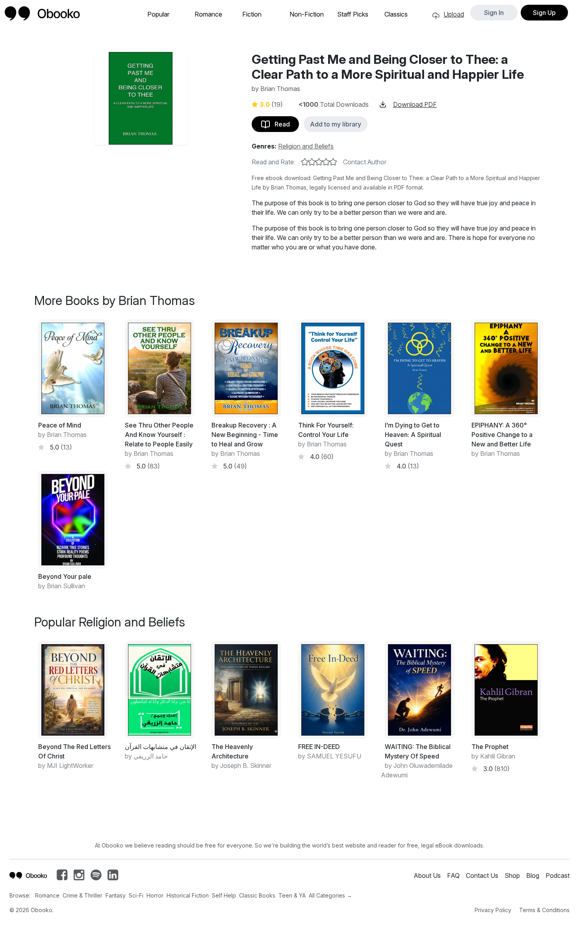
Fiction (252, 14)
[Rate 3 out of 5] (319, 161)
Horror (155, 895)
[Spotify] (96, 877)
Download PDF (415, 104)
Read (280, 124)
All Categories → (330, 895)
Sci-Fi (136, 895)
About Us (427, 875)
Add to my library (335, 124)
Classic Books (257, 895)
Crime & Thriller (82, 895)
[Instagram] (79, 877)
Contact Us (482, 875)
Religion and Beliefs (306, 146)
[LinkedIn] (113, 877)
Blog (532, 875)
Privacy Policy (493, 910)
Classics (396, 14)
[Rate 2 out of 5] (311, 161)
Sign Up (544, 13)
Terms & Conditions (544, 910)
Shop (512, 875)
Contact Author (364, 162)
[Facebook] (62, 877)
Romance (208, 14)
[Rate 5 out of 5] (333, 161)
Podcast (558, 875)
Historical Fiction (188, 895)
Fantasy (116, 895)
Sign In (494, 13)
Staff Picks (352, 14)
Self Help (224, 895)
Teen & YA (292, 895)
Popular (158, 14)
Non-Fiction (307, 14)
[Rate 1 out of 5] (304, 161)
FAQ (453, 875)
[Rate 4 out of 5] (326, 161)
